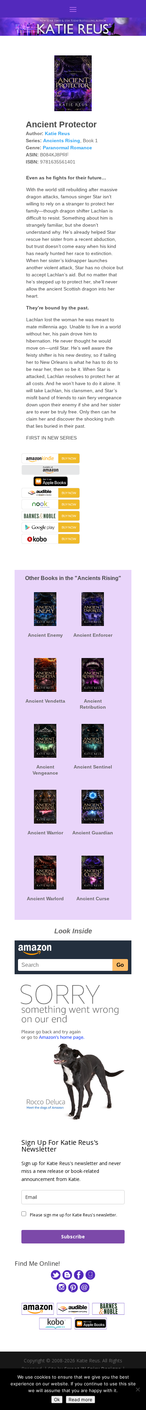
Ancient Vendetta (45, 701)
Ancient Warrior (45, 832)
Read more (80, 1399)
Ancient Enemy (45, 635)
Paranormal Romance (67, 147)
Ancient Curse (92, 898)
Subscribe (73, 1236)
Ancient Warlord (45, 898)
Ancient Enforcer (92, 635)
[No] (137, 1389)
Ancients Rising (61, 140)
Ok (57, 1399)
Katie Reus (57, 133)
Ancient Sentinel (93, 767)
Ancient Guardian (92, 832)
